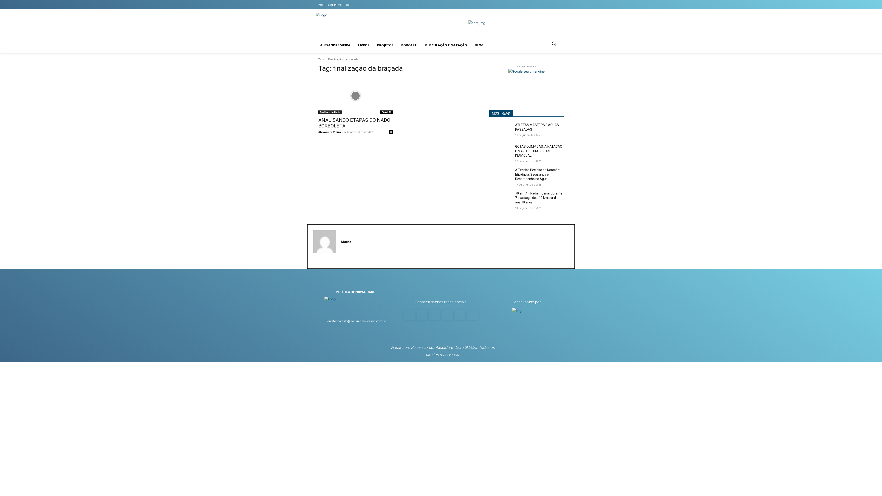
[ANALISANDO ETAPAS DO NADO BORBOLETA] (355, 95)
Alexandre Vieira (329, 132)
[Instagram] (524, 5)
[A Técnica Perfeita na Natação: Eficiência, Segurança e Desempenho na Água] (500, 175)
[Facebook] (533, 5)
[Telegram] (560, 5)
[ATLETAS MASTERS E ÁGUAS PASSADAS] (500, 130)
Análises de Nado (330, 112)
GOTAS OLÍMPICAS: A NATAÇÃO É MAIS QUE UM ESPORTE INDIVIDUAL (538, 151)
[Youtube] (514, 5)
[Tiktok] (542, 5)
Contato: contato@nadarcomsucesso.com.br (355, 321)
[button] (553, 43)
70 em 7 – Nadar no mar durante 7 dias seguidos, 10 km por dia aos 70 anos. (538, 198)
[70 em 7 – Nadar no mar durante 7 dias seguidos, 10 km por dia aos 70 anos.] (500, 199)
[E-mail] (315, 265)
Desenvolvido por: (527, 302)
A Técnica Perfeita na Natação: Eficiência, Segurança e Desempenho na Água (537, 174)
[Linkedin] (551, 5)
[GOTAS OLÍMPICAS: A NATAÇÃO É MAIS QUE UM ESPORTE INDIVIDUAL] (500, 152)
